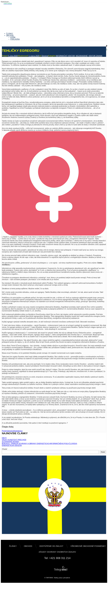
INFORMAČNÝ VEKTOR (65, 56)
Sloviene (45, 56)
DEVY (4, 438)
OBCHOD (10, 35)
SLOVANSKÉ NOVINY (10, 442)
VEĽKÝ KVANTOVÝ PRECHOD (14, 440)
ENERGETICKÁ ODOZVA (12, 445)
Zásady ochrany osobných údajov (57, 552)
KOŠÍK (13, 37)
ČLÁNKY (9, 33)
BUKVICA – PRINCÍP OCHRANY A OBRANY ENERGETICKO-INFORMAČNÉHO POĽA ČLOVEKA (39, 443)
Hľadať (4, 449)
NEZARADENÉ (82, 56)
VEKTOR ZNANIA (95, 56)
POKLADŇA (15, 39)
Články (13, 546)
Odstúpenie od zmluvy (51, 546)
